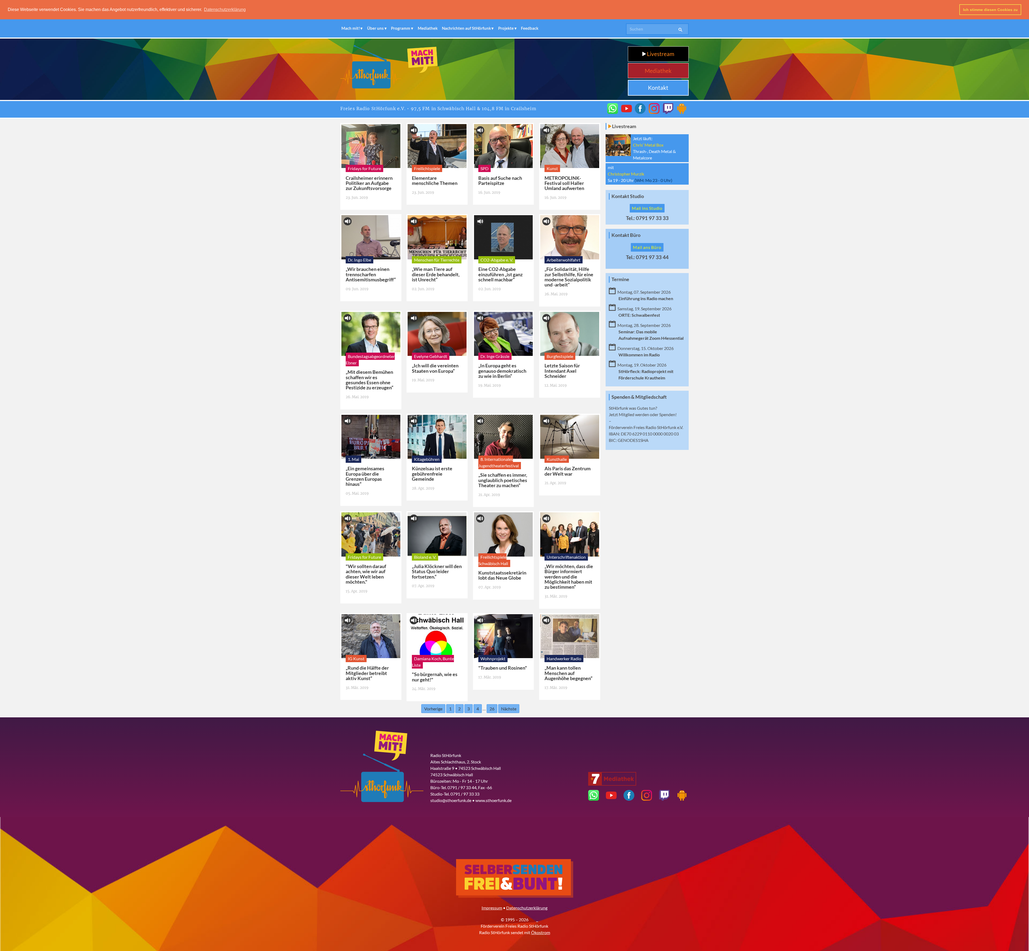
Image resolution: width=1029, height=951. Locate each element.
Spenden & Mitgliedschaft (639, 397)
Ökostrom (540, 932)
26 (492, 708)
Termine (620, 279)
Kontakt (658, 87)
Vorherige (433, 708)
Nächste (508, 708)
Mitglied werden (634, 414)
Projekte (506, 28)
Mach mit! (350, 28)
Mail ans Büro (647, 247)
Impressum (492, 907)
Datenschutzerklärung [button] (225, 9)
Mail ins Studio (647, 208)
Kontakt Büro (626, 235)
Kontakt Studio (628, 196)
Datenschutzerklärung (526, 907)
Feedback (529, 28)
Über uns (375, 28)
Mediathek (428, 28)
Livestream (660, 53)
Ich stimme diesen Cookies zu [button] (990, 10)
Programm (400, 28)
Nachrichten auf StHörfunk (466, 28)
